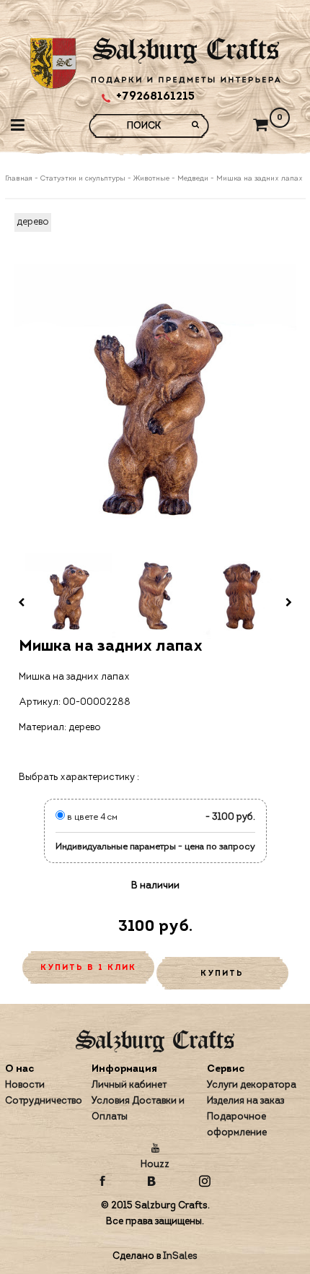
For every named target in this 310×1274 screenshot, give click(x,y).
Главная (20, 179)
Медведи (192, 179)
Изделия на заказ (245, 1101)
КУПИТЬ (222, 974)
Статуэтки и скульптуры (82, 179)
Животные (151, 179)
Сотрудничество (43, 1101)
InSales (180, 1256)
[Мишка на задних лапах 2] (155, 595)
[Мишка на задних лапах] (155, 405)
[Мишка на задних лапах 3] (241, 595)
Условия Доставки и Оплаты (138, 1109)
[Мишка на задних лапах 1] (68, 595)
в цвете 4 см (91, 817)
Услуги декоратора (251, 1085)
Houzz (155, 1164)
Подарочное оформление (237, 1125)
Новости (25, 1085)
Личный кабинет (129, 1085)
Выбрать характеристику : (79, 777)
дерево (33, 222)
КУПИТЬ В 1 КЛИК (88, 968)
